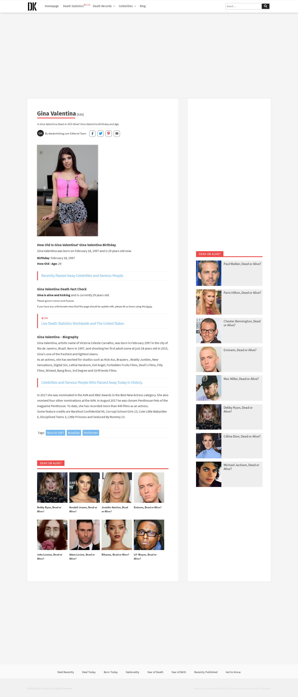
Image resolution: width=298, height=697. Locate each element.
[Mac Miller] (208, 388)
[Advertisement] (149, 54)
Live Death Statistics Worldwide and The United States (82, 321)
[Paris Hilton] (208, 302)
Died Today (89, 672)
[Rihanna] (117, 535)
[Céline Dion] (208, 446)
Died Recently (65, 672)
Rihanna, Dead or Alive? (115, 554)
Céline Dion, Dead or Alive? (242, 436)
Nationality (132, 672)
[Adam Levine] (84, 535)
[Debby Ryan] (52, 487)
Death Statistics (73, 6)
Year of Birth (179, 672)
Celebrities (126, 6)
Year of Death (155, 672)
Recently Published (206, 672)
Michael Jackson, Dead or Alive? (241, 467)
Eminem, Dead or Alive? (147, 507)
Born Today (111, 672)
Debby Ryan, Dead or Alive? (238, 409)
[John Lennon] (52, 535)
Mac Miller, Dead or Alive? (241, 378)
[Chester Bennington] (208, 331)
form (149, 306)
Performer (91, 433)
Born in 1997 (55, 433)
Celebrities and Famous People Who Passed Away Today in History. (92, 382)
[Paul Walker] (208, 274)
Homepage (52, 6)
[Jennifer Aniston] (117, 487)
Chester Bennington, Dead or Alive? (242, 323)
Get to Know (233, 672)
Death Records (102, 6)
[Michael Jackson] (208, 475)
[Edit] (80, 114)
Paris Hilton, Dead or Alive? (242, 292)
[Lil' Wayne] (149, 535)
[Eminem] (149, 487)
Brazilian (74, 433)
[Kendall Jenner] (84, 487)
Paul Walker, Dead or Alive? (242, 264)
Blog (143, 6)
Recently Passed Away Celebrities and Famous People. (82, 275)
